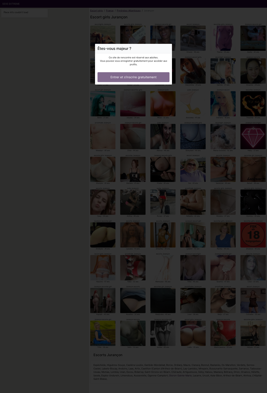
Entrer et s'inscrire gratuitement (133, 77)
